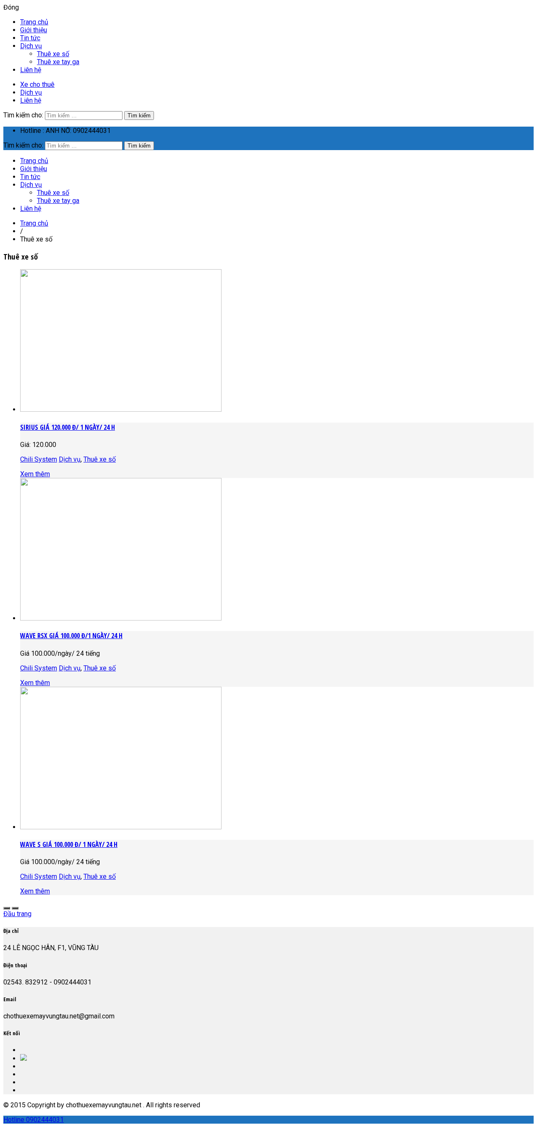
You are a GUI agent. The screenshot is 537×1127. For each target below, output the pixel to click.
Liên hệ (30, 70)
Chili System (38, 459)
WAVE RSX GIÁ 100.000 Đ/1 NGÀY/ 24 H (71, 635)
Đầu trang (17, 914)
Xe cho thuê (37, 84)
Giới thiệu (33, 30)
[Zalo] (23, 1058)
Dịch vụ (31, 46)
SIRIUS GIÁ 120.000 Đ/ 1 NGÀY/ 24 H (67, 427)
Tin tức (30, 38)
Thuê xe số (53, 54)
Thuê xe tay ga (58, 62)
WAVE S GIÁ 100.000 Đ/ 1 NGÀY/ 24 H (68, 844)
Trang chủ (34, 22)
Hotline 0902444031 (33, 1120)
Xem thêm (35, 474)
